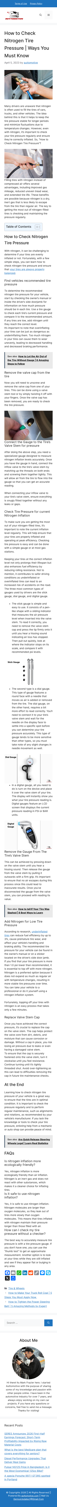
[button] (41, 15)
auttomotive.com (30, 1495)
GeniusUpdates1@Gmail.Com (28, 1499)
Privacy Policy (36, 3)
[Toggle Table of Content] (36, 226)
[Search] (48, 1322)
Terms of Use (21, 3)
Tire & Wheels (16, 1288)
